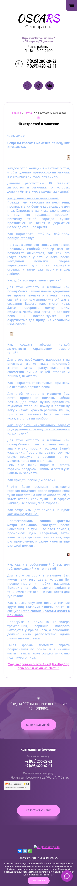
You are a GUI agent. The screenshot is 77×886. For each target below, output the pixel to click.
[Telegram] (25, 851)
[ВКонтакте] (20, 851)
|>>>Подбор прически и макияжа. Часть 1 (43, 666)
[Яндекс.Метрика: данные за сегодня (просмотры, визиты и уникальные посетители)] (47, 847)
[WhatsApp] (30, 851)
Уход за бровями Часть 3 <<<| (29, 664)
